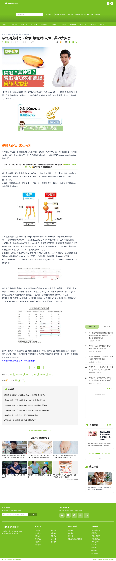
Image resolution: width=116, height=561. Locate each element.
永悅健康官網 (95, 530)
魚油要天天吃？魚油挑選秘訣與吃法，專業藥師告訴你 (25, 405)
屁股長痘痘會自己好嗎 (82, 14)
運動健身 (44, 24)
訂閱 (32, 514)
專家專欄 (73, 24)
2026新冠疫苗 (95, 14)
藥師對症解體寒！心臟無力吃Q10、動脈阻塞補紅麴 (24, 395)
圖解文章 (83, 24)
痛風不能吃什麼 (60, 14)
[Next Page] (45, 367)
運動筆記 (94, 548)
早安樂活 (102, 24)
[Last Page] (49, 367)
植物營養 (93, 24)
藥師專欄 (18, 34)
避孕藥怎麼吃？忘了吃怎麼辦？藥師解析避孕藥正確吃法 (26, 410)
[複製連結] (76, 42)
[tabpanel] (99, 360)
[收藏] (60, 42)
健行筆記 (94, 550)
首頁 (3, 34)
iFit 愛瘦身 (94, 553)
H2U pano (94, 545)
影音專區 (63, 24)
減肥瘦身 (34, 24)
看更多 (109, 388)
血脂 (50, 374)
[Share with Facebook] (73, 42)
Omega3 (42, 374)
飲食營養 (24, 24)
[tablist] (99, 327)
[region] (40, 165)
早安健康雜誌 (95, 539)
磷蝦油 (28, 374)
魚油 (11, 374)
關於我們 (70, 530)
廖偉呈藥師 (19, 374)
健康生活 (14, 24)
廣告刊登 (70, 536)
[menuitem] (4, 24)
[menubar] (53, 24)
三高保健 (54, 24)
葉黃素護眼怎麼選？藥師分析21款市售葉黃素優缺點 (24, 400)
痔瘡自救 (70, 14)
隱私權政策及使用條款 (75, 539)
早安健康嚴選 (95, 536)
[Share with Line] (69, 42)
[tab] (92, 327)
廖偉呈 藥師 (27, 34)
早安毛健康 (95, 542)
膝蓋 (35, 374)
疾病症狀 (5, 24)
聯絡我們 (70, 533)
